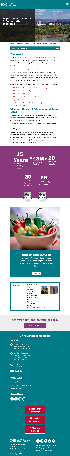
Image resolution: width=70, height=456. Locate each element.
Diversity (39, 450)
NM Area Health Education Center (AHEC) (27, 103)
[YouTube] (53, 441)
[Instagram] (16, 399)
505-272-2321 (20, 367)
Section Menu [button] (19, 48)
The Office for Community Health (24, 91)
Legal (48, 445)
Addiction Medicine (19, 106)
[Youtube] (23, 399)
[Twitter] (45, 441)
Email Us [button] (36, 273)
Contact (54, 445)
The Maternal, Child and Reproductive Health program (31, 88)
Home (12, 43)
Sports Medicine (19, 100)
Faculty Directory (17, 382)
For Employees (41, 448)
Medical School (35, 429)
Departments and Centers (23, 43)
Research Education (35, 410)
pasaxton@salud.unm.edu (36, 307)
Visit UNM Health (35, 325)
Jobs (49, 448)
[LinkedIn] (20, 399)
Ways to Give (16, 388)
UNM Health (48, 450)
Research (53, 43)
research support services (19, 118)
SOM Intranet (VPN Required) (23, 385)
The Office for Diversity (21, 94)
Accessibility (40, 445)
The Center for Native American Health (26, 97)
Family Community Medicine (40, 43)
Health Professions (35, 419)
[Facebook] (12, 399)
